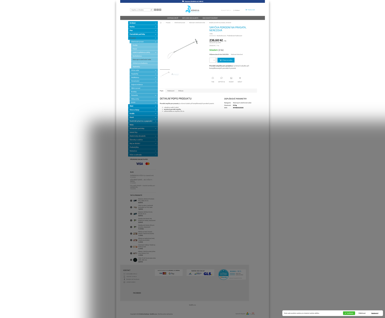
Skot (131, 106)
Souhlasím (350, 313)
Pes (131, 30)
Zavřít (220, 74)
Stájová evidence (137, 84)
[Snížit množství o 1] (216, 61)
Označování (135, 81)
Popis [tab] (161, 91)
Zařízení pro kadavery (140, 63)
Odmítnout (362, 313)
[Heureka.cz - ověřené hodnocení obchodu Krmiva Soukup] (232, 274)
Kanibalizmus (137, 56)
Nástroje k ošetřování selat (142, 59)
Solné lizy (133, 132)
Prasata (133, 38)
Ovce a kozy (134, 110)
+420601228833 (130, 282)
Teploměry (136, 66)
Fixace (135, 49)
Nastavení (374, 313)
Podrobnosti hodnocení (234, 35)
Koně (132, 117)
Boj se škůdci (135, 143)
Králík (132, 113)
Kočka (132, 27)
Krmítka (134, 92)
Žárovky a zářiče (136, 140)
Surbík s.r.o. (192, 305)
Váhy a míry (135, 99)
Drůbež (133, 23)
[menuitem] (172, 18)
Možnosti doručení (237, 54)
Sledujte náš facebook (132, 279)
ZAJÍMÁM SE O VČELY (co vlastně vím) (142, 175)
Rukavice (133, 151)
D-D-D (133, 102)
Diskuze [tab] (180, 91)
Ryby (132, 125)
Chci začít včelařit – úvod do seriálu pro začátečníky (142, 186)
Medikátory (135, 77)
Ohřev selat (135, 70)
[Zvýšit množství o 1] (216, 59)
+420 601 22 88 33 (131, 276)
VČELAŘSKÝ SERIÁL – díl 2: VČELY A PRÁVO (141, 180)
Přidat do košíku (227, 60)
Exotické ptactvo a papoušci (141, 121)
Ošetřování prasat (137, 42)
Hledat (151, 9)
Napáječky (134, 74)
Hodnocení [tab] (170, 91)
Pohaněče (134, 95)
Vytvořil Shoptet (240, 314)
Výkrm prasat (135, 88)
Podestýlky (134, 147)
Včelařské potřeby (137, 128)
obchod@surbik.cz (131, 274)
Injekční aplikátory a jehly (141, 52)
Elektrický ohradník (138, 136)
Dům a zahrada (136, 155)
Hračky (135, 45)
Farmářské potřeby (137, 34)
